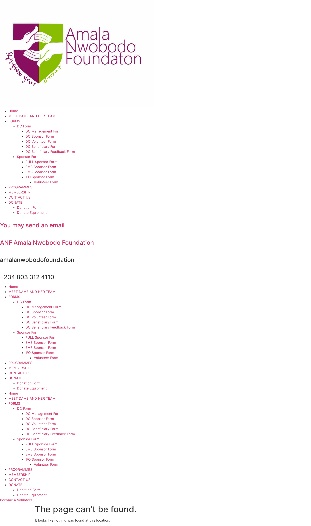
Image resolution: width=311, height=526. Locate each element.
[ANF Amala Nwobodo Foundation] (1, 235)
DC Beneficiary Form (41, 146)
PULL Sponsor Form (41, 162)
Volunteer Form (46, 182)
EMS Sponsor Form (40, 172)
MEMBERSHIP (19, 192)
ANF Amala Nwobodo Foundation (47, 242)
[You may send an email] (1, 217)
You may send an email (32, 225)
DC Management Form (43, 131)
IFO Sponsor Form (39, 177)
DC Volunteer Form (40, 141)
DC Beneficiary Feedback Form (50, 151)
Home (13, 111)
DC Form (24, 126)
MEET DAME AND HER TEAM (31, 116)
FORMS (14, 121)
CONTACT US (19, 197)
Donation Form (29, 207)
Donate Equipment (32, 212)
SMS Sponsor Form (40, 167)
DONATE (15, 202)
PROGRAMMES (20, 187)
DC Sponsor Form (39, 136)
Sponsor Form (28, 157)
